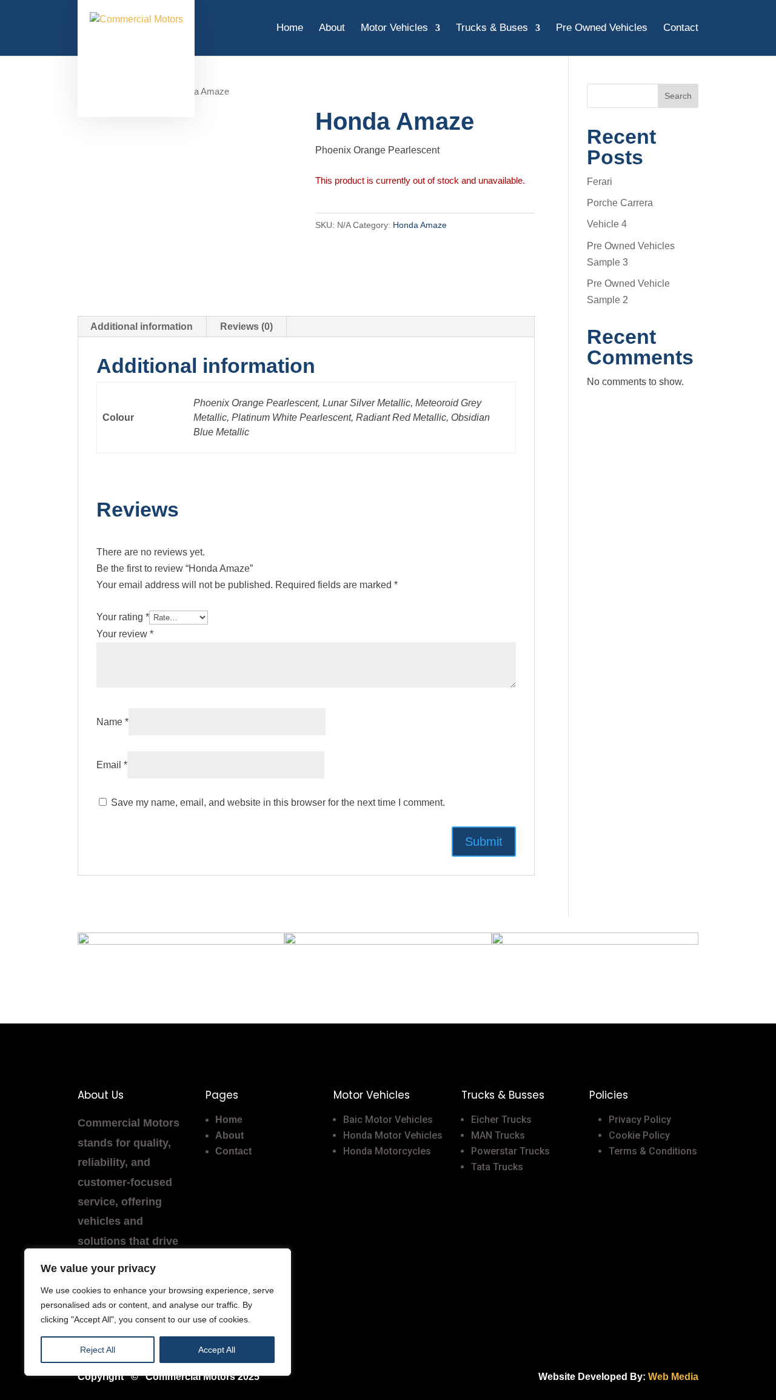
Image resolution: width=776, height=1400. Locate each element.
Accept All (216, 1350)
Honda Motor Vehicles (393, 1135)
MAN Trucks (498, 1135)
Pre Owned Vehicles (601, 28)
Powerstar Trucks (510, 1151)
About (332, 28)
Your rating (122, 617)
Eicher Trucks (501, 1119)
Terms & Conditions (653, 1151)
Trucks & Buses (492, 28)
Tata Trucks (497, 1167)
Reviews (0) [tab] (246, 326)
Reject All (97, 1350)
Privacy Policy (640, 1119)
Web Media (673, 1377)
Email (111, 765)
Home (289, 28)
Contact (680, 28)
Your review (124, 634)
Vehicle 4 (607, 224)
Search (678, 96)
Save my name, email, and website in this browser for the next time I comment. (278, 802)
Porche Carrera (620, 203)
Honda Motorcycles (387, 1151)
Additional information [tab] (141, 326)
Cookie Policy (639, 1135)
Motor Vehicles (394, 28)
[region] (157, 1312)
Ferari (599, 181)
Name (112, 722)
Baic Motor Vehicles (388, 1119)
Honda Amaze (420, 225)
